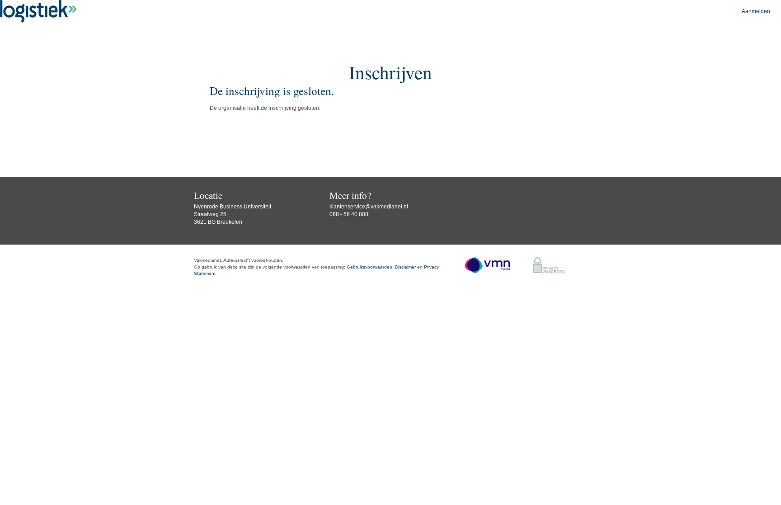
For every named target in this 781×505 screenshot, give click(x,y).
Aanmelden (756, 11)
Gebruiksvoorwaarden (369, 266)
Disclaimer (405, 266)
